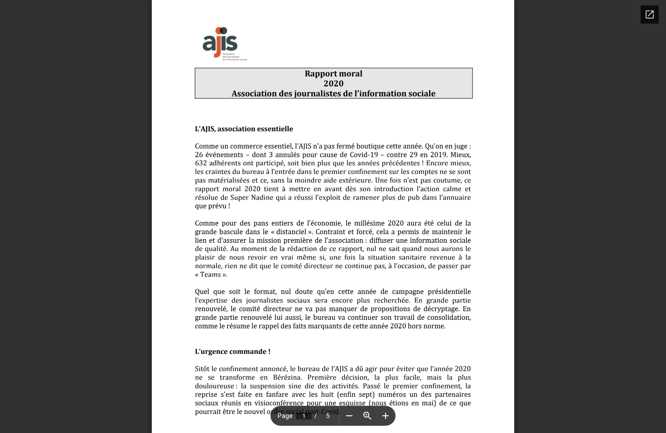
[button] (349, 416)
